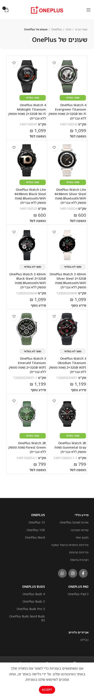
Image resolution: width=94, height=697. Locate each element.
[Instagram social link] (72, 573)
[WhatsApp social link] (62, 573)
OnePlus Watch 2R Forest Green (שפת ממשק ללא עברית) (27, 447)
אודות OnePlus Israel (74, 522)
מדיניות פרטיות (79, 552)
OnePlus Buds (33, 586)
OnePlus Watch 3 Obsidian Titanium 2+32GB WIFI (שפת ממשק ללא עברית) (67, 365)
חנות (68, 29)
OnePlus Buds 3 (34, 601)
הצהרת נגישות (79, 560)
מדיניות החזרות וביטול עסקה (70, 545)
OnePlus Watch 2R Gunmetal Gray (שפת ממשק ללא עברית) (70, 447)
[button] (78, 136)
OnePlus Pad (78, 586)
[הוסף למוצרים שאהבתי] (54, 63)
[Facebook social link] (83, 573)
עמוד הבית (81, 29)
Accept (47, 690)
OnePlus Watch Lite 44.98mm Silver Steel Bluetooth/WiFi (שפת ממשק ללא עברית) (70, 196)
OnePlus (56, 29)
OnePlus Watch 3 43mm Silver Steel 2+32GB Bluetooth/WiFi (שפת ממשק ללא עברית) (68, 280)
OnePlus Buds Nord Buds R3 (27, 618)
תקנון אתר (82, 537)
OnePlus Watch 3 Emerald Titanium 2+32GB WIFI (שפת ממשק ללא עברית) (27, 365)
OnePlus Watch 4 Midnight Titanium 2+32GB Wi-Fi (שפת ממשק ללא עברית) (27, 111)
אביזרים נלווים (79, 632)
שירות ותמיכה (80, 530)
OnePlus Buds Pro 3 (31, 609)
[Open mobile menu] (88, 9)
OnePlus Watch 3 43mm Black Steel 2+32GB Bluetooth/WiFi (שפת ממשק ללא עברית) (27, 280)
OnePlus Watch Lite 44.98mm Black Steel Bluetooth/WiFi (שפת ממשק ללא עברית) (30, 196)
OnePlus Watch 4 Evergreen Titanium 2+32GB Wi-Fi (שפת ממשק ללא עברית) (67, 111)
